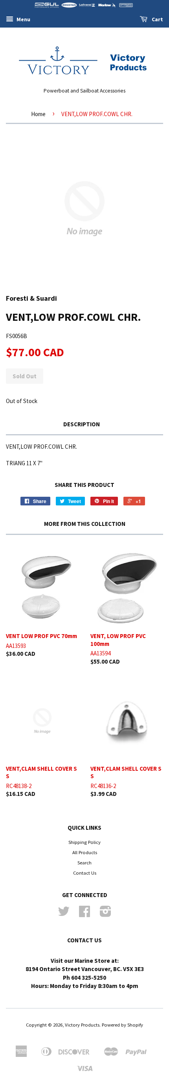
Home (38, 114)
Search (84, 862)
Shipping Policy (84, 842)
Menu (22, 19)
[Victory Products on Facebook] (84, 914)
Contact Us (84, 873)
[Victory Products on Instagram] (105, 914)
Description (81, 424)
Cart (157, 19)
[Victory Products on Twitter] (64, 914)
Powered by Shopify (122, 1024)
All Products (84, 852)
